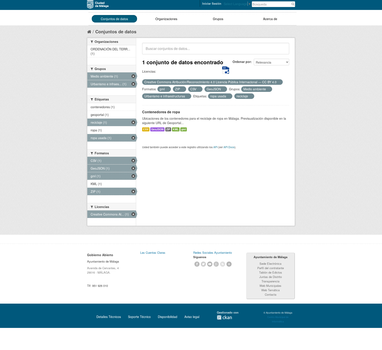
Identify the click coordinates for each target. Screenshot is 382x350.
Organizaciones (166, 19)
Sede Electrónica (270, 263)
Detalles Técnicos (108, 316)
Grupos (218, 19)
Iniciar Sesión (211, 3)
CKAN (224, 317)
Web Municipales (270, 286)
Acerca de (270, 19)
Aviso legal (191, 316)
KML (176, 129)
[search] (283, 51)
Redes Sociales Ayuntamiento (212, 252)
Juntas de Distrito (270, 277)
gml (183, 129)
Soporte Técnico (139, 316)
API (215, 147)
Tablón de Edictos (270, 272)
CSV (146, 129)
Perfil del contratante (270, 268)
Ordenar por (242, 61)
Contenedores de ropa (161, 111)
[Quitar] (279, 82)
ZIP (168, 129)
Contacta (270, 294)
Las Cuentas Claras (152, 252)
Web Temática (270, 290)
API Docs (229, 147)
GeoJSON (157, 129)
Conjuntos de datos (114, 19)
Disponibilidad (167, 316)
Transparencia (270, 281)
